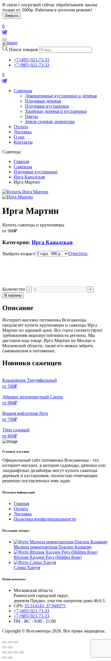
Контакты (23, 142)
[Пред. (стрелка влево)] (4, 657)
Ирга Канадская (29, 176)
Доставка (23, 131)
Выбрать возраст (19, 253)
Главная (21, 161)
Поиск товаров (23, 49)
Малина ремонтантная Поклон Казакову (53, 547)
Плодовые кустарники (47, 106)
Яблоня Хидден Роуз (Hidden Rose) (48, 557)
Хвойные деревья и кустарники (56, 111)
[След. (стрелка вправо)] (10, 657)
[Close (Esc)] (4, 642)
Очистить (78, 253)
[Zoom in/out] (16, 642)
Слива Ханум (27, 567)
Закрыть (12, 15)
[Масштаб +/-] (21, 652)
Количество (13, 289)
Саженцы (23, 90)
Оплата (21, 126)
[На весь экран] (16, 652)
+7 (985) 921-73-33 (31, 65)
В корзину (13, 295)
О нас (19, 136)
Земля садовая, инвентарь (50, 121)
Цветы (31, 116)
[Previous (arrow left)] (4, 647)
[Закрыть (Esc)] (4, 652)
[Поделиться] (10, 652)
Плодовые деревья (43, 101)
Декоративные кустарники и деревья (61, 95)
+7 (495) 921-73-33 (31, 59)
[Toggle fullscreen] (10, 642)
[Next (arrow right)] (10, 647)
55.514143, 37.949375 (44, 605)
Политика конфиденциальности (45, 519)
